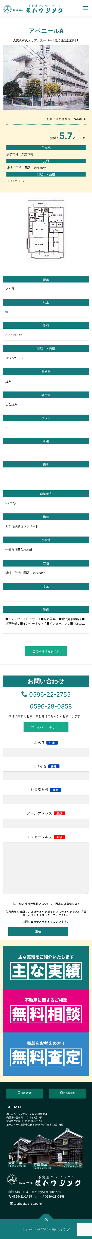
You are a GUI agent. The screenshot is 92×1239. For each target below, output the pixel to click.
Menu (85, 8)
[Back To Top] (46, 1219)
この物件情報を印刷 (46, 651)
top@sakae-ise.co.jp (27, 1203)
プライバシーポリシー (46, 727)
